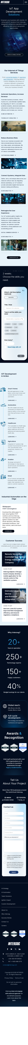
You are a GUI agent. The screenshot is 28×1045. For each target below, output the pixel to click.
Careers (3, 925)
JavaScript (9, 327)
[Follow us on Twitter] (15, 949)
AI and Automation (6, 114)
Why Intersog (5, 914)
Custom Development (7, 155)
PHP (21, 324)
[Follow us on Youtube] (11, 949)
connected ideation (12, 77)
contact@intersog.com (10, 965)
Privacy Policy (18, 867)
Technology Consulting (8, 118)
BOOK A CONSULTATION (14, 54)
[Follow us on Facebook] (7, 949)
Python (8, 324)
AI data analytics (6, 236)
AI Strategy (5, 888)
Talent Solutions (6, 896)
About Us (4, 910)
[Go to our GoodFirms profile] (23, 748)
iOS (7, 330)
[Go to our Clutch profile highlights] (5, 748)
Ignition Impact (6, 900)
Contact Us (5, 921)
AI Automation (5, 892)
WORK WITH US (13, 257)
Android (14, 330)
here (13, 1000)
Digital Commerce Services (9, 232)
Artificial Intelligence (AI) (12, 333)
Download (8, 531)
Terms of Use (19, 978)
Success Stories (6, 918)
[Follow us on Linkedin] (19, 949)
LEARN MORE (11, 400)
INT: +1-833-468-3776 (15, 961)
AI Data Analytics (6, 190)
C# (16, 327)
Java (15, 324)
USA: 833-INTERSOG (15, 958)
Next (21, 356)
